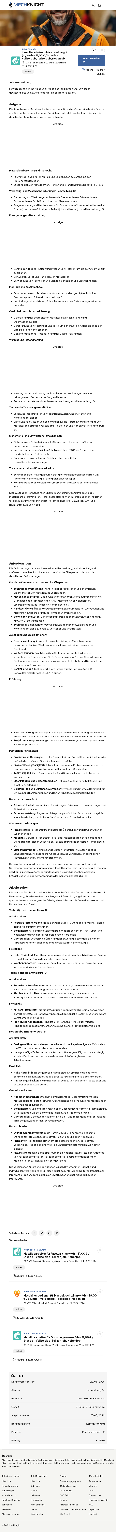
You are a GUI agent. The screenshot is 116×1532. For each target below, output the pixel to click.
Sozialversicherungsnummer (73, 1509)
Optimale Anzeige (68, 1486)
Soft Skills (64, 1495)
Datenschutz (95, 1495)
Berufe (34, 1490)
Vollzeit (28, 72)
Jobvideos (7, 1504)
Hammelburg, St (95, 1390)
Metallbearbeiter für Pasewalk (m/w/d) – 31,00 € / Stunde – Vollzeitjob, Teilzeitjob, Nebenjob (56, 1255)
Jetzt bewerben (91, 58)
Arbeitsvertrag (38, 1504)
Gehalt (34, 1509)
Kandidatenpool (9, 1495)
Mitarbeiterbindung (69, 1504)
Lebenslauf (36, 1495)
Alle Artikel (65, 1514)
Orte (91, 1490)
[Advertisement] (58, 146)
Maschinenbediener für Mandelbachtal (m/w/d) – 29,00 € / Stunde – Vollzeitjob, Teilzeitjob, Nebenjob (60, 1297)
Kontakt (93, 1514)
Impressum (94, 1509)
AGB (91, 1504)
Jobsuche (35, 1486)
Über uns (93, 1486)
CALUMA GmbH (29, 49)
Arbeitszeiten (37, 1514)
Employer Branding (11, 1500)
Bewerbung (36, 1500)
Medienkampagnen (11, 1514)
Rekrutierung (66, 1490)
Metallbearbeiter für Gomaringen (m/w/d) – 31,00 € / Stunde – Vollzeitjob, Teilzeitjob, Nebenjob (58, 1339)
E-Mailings (7, 1509)
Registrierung (95, 1481)
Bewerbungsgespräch (70, 1481)
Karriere (63, 1500)
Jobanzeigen (8, 1490)
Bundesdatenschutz (98, 1500)
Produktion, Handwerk (34, 1249)
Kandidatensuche (10, 1486)
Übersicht (6, 1481)
